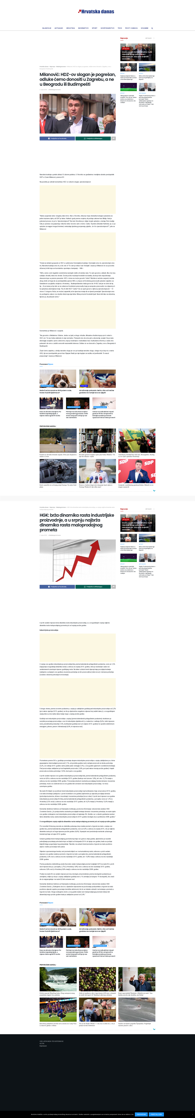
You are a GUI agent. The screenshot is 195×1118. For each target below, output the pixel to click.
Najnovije (46, 28)
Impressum (43, 1046)
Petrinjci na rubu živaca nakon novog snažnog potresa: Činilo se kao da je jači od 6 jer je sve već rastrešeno (77, 415)
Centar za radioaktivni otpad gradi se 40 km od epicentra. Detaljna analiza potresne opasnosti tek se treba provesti (103, 415)
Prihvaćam (141, 1114)
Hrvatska (70, 28)
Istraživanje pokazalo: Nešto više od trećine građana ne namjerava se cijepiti (96, 391)
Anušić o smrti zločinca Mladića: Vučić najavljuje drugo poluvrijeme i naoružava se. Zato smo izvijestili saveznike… (137, 55)
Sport (94, 28)
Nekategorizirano (55, 90)
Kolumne (144, 28)
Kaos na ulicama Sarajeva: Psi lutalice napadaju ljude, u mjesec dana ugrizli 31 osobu (50, 414)
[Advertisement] (78, 51)
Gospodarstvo (107, 28)
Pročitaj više (156, 1114)
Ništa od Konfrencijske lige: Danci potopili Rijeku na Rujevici (147, 77)
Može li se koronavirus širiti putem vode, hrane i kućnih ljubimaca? (56, 391)
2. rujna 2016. (43, 90)
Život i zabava (131, 28)
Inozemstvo (83, 28)
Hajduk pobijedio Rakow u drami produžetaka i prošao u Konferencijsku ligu (128, 77)
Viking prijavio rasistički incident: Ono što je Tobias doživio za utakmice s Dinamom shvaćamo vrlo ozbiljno (128, 99)
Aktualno (59, 28)
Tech (120, 28)
